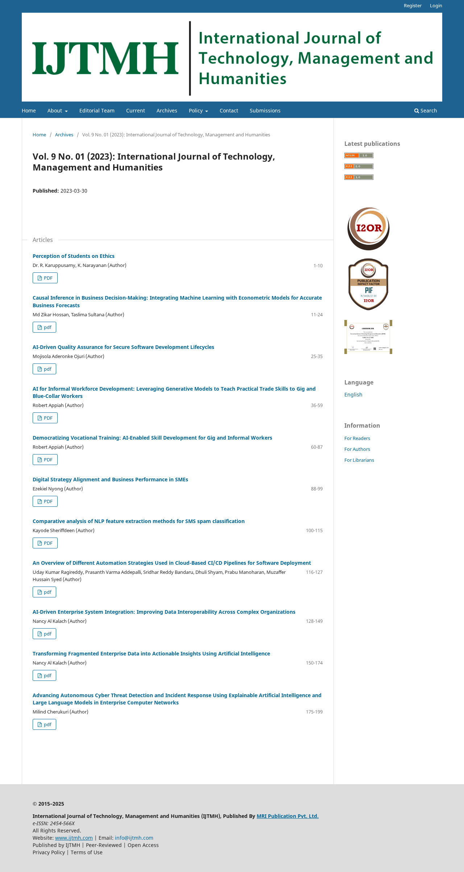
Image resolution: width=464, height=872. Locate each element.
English (353, 394)
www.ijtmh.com (74, 837)
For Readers (357, 438)
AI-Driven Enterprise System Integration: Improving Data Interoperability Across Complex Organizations (164, 611)
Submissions (265, 110)
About (55, 110)
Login (436, 5)
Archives (167, 110)
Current (135, 110)
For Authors (357, 449)
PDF (48, 278)
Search (428, 110)
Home (29, 110)
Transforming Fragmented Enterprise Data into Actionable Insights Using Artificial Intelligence (151, 653)
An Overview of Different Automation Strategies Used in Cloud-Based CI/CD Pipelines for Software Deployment (172, 562)
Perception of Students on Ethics (74, 255)
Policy (196, 110)
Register (413, 5)
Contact (229, 110)
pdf (47, 327)
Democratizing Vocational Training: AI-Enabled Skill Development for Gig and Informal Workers (152, 437)
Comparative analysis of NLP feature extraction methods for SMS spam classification (139, 521)
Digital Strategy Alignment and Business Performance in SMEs (110, 479)
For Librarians (359, 460)
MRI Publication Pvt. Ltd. (288, 816)
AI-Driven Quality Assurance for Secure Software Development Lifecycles (123, 347)
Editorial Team (97, 110)
